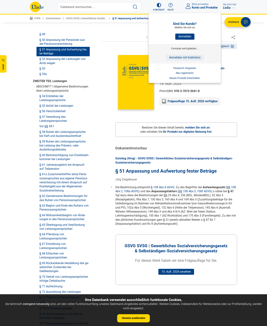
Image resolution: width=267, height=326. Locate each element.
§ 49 (42, 34)
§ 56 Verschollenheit (52, 111)
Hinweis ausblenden (133, 318)
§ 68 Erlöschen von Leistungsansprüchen (53, 255)
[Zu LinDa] (37, 7)
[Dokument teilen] (233, 37)
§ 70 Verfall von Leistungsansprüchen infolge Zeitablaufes (63, 278)
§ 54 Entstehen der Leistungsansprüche (52, 98)
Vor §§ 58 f (46, 126)
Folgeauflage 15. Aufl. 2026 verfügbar (193, 101)
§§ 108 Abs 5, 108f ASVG (195, 191)
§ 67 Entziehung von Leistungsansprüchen (53, 246)
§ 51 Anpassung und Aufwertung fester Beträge (63, 51)
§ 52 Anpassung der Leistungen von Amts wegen (62, 61)
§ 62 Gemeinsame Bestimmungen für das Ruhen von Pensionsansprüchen (63, 198)
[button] (159, 7)
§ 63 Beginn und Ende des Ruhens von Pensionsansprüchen (64, 207)
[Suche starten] (135, 7)
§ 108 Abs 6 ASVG (162, 187)
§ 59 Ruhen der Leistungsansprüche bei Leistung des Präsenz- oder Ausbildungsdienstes (62, 145)
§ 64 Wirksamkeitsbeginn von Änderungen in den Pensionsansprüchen (62, 217)
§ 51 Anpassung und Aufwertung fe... (133, 18)
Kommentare (53, 18)
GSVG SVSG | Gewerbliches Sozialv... (86, 18)
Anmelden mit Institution (185, 57)
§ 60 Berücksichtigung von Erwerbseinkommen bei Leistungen (64, 157)
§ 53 (42, 68)
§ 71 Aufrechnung (50, 286)
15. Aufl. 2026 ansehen (176, 271)
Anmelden (184, 36)
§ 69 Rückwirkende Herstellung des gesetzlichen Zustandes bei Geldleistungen (64, 267)
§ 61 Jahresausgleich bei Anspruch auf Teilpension (61, 166)
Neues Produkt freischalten (184, 78)
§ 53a (43, 74)
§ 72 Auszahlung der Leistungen (60, 292)
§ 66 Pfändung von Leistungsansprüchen (53, 236)
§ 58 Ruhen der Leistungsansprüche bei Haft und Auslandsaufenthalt (62, 133)
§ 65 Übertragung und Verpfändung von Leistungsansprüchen (62, 226)
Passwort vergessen (184, 68)
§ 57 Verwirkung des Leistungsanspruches (53, 118)
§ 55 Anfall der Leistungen (56, 105)
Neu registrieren (185, 73)
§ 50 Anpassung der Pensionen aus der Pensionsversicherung (62, 41)
